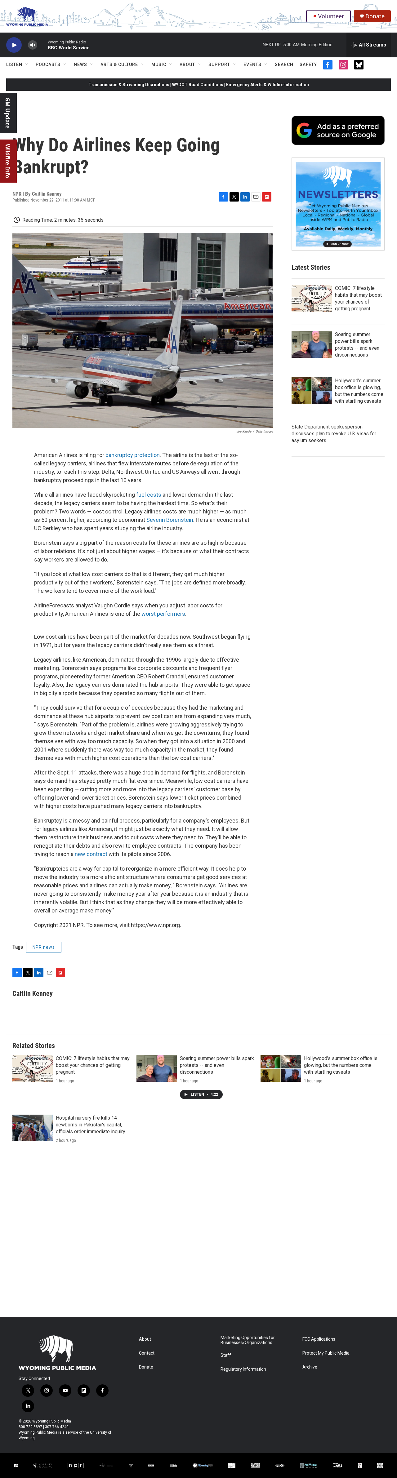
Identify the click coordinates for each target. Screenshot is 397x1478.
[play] (14, 45)
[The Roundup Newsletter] (338, 204)
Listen (14, 64)
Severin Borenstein (169, 520)
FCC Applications (318, 1339)
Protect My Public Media (326, 1353)
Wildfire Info (7, 161)
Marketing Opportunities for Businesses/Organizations (248, 1340)
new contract (91, 854)
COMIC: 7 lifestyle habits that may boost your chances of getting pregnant (93, 1065)
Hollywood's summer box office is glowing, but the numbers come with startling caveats (340, 1065)
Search (284, 64)
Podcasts (48, 64)
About (187, 64)
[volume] (32, 45)
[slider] (42, 45)
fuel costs (148, 494)
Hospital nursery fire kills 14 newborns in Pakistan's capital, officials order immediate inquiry (90, 1124)
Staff (226, 1355)
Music (158, 64)
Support (219, 64)
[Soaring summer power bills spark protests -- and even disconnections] (312, 344)
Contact (146, 1353)
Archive (309, 1367)
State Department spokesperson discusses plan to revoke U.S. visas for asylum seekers (334, 433)
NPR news (44, 947)
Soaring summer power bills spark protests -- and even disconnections (217, 1065)
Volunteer (331, 16)
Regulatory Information (243, 1369)
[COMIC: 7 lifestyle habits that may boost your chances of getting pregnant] (312, 298)
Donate (375, 16)
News (80, 64)
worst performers (163, 613)
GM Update (7, 113)
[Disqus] (198, 1233)
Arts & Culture (119, 64)
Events (252, 64)
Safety (308, 64)
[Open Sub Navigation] (27, 64)
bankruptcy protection (132, 455)
